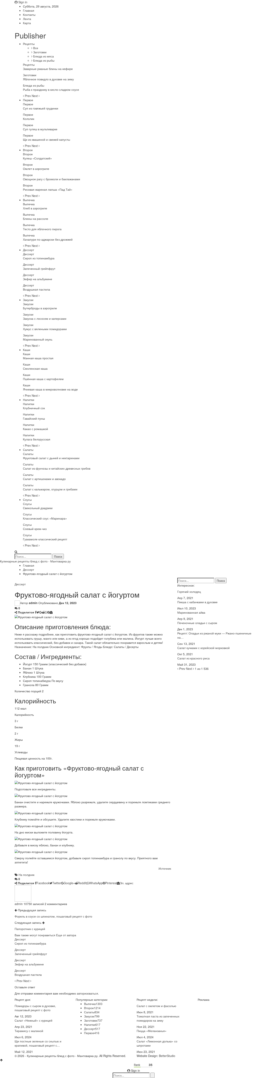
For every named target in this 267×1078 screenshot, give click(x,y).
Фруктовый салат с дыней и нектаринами (51, 458)
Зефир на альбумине (37, 279)
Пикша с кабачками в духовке (197, 602)
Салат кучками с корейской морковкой (203, 648)
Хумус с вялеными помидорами (45, 329)
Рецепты (29, 44)
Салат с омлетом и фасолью (156, 1006)
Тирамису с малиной (29, 1031)
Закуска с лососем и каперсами (44, 318)
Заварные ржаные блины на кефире (48, 69)
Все (35, 48)
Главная (28, 10)
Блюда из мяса (43, 56)
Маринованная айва (191, 612)
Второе (28, 150)
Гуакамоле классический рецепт (45, 539)
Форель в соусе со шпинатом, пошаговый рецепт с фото (53, 916)
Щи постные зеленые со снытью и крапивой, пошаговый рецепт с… (38, 1043)
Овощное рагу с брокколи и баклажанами (51, 179)
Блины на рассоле (35, 218)
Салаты (28, 450)
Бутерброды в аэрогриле (40, 308)
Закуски (28, 300)
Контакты (29, 14)
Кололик (28, 119)
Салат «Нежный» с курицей (33, 1020)
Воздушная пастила (36, 289)
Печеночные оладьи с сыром (197, 623)
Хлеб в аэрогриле (35, 208)
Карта (27, 23)
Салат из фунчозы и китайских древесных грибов (56, 468)
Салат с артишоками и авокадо (44, 479)
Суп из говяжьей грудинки (40, 108)
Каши (26, 350)
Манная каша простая (38, 358)
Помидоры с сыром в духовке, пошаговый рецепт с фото (35, 1008)
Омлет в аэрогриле (36, 169)
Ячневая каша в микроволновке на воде (50, 389)
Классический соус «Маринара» (45, 518)
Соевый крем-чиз (35, 529)
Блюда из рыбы (43, 60)
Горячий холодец (189, 591)
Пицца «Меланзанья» (151, 1031)
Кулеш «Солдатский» (37, 158)
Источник (165, 868)
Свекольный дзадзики (38, 508)
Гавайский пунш (34, 418)
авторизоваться (87, 993)
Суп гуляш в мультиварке (40, 129)
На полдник (26, 875)
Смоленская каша (35, 368)
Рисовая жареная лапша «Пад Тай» (47, 189)
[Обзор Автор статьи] (23, 893)
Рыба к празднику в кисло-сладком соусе (51, 89)
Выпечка (29, 200)
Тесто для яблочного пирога (42, 229)
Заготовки (39, 52)
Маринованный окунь (37, 339)
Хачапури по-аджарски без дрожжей (48, 239)
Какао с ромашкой (35, 429)
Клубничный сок (34, 408)
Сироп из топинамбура (38, 258)
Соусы (27, 499)
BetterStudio (167, 1056)
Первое (28, 100)
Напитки (28, 400)
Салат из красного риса (193, 658)
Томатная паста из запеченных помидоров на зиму (158, 1018)
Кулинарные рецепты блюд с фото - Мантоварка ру (35, 561)
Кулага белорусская (36, 439)
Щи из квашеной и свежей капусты (46, 139)
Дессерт (28, 250)
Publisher (30, 35)
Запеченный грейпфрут (39, 268)
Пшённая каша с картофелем (43, 379)
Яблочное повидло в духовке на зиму (48, 79)
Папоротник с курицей (30, 929)
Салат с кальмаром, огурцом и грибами (50, 489)
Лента (27, 19)
